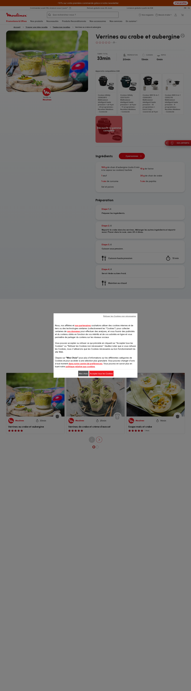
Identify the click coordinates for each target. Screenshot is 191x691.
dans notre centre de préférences (85, 363)
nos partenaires (83, 325)
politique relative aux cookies (80, 366)
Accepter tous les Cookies (101, 373)
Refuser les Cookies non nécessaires (119, 316)
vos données (73, 331)
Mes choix (83, 373)
